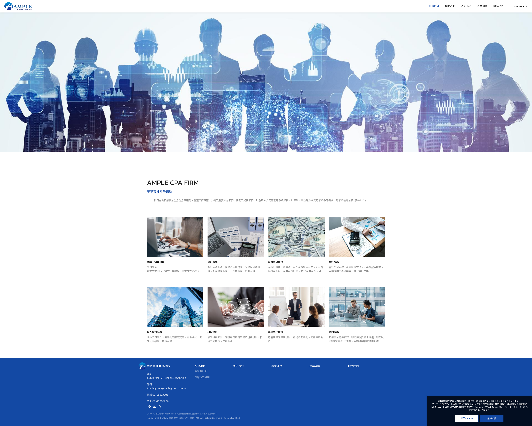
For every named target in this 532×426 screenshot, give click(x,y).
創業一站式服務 (155, 262)
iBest (237, 418)
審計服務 (334, 262)
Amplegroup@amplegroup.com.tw (166, 388)
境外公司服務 (154, 332)
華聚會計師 (201, 371)
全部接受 (491, 418)
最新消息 (466, 6)
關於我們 (450, 6)
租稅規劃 (213, 332)
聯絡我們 (498, 6)
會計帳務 (213, 262)
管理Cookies (467, 418)
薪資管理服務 (275, 262)
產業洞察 (482, 6)
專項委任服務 (275, 332)
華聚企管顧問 (202, 377)
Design (227, 418)
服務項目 (434, 6)
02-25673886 (160, 395)
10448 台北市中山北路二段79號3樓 (166, 378)
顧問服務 (334, 332)
